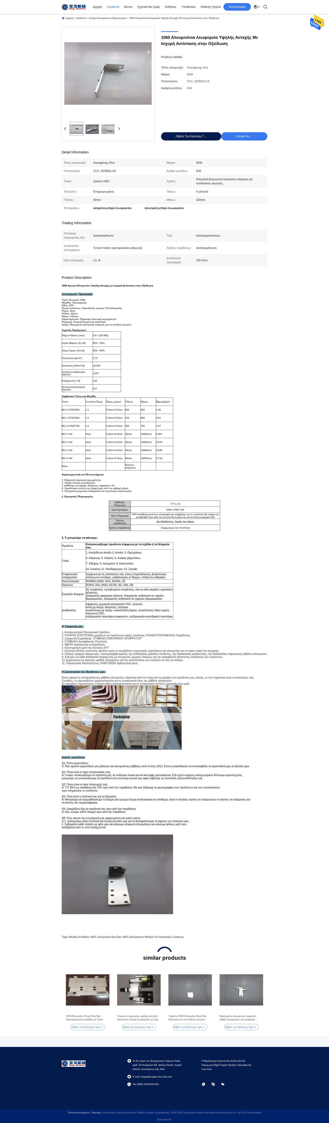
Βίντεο (128, 6)
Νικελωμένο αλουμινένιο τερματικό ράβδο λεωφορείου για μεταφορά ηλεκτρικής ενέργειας (238, 1018)
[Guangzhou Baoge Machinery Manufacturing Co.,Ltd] (74, 6)
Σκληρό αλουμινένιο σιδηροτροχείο (107, 18)
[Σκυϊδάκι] (215, 1084)
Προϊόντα (113, 6)
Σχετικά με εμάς (148, 6)
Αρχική (97, 6)
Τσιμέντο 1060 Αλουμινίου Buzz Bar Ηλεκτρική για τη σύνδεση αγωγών (187, 1018)
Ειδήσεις (170, 6)
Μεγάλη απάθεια (79, 936)
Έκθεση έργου (210, 7)
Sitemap (96, 1112)
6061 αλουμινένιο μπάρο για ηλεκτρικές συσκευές (153, 936)
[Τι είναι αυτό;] (206, 1084)
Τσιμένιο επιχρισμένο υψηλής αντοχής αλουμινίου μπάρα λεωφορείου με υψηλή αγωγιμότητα (139, 1018)
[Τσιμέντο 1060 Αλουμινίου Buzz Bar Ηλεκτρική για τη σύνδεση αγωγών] (190, 990)
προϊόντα (81, 18)
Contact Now (244, 136)
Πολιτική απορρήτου (79, 1112)
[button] (70, 996)
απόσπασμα (237, 7)
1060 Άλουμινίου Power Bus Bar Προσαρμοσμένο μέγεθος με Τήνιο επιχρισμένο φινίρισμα (84, 1018)
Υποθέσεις (188, 6)
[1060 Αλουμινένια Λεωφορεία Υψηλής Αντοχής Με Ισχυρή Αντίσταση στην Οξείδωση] (108, 73)
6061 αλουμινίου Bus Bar (105, 936)
